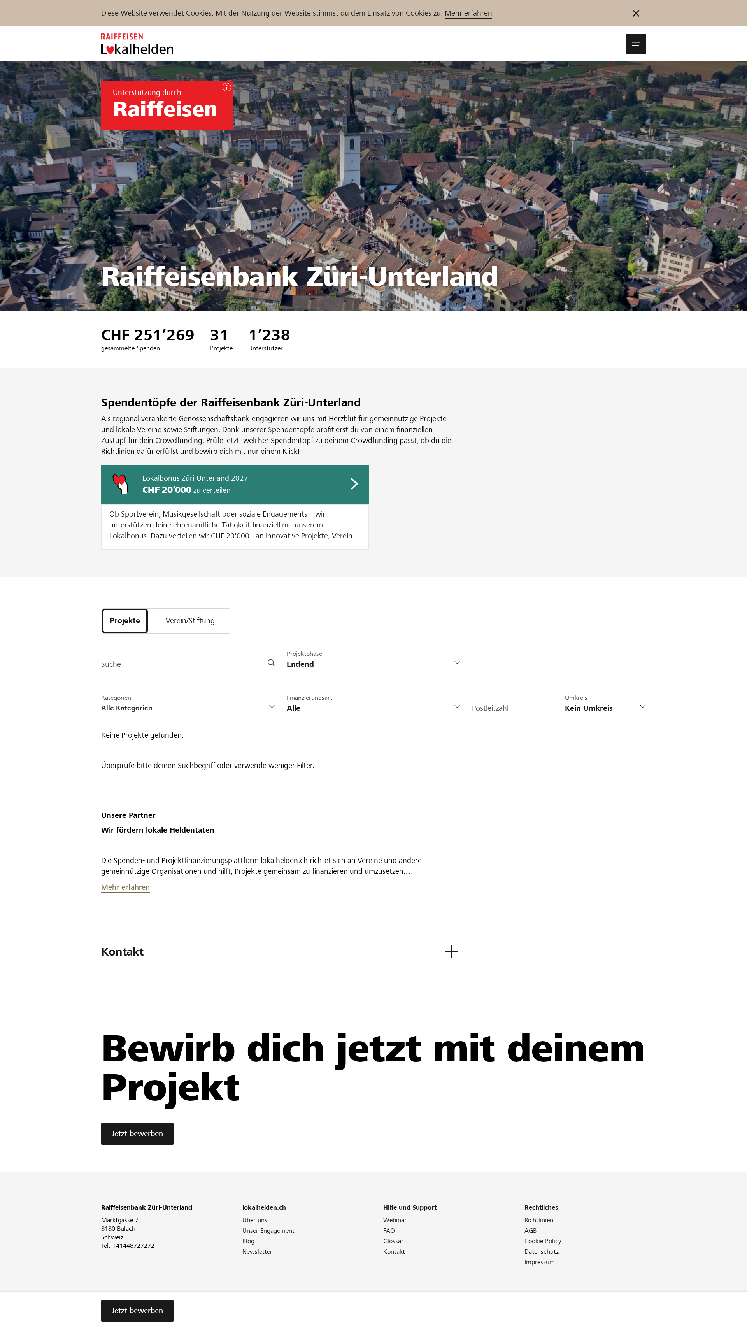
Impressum (539, 1262)
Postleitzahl (490, 708)
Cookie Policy (542, 1241)
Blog (248, 1241)
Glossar (393, 1241)
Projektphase (304, 653)
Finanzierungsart (309, 697)
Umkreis (576, 697)
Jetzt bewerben (137, 1133)
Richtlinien (538, 1220)
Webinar (395, 1220)
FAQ (389, 1230)
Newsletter (257, 1251)
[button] (636, 44)
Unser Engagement (268, 1230)
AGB (530, 1230)
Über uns (254, 1220)
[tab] (125, 621)
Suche (111, 664)
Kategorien (116, 697)
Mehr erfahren (468, 13)
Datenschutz (541, 1251)
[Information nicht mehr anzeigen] (636, 13)
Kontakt (394, 1251)
